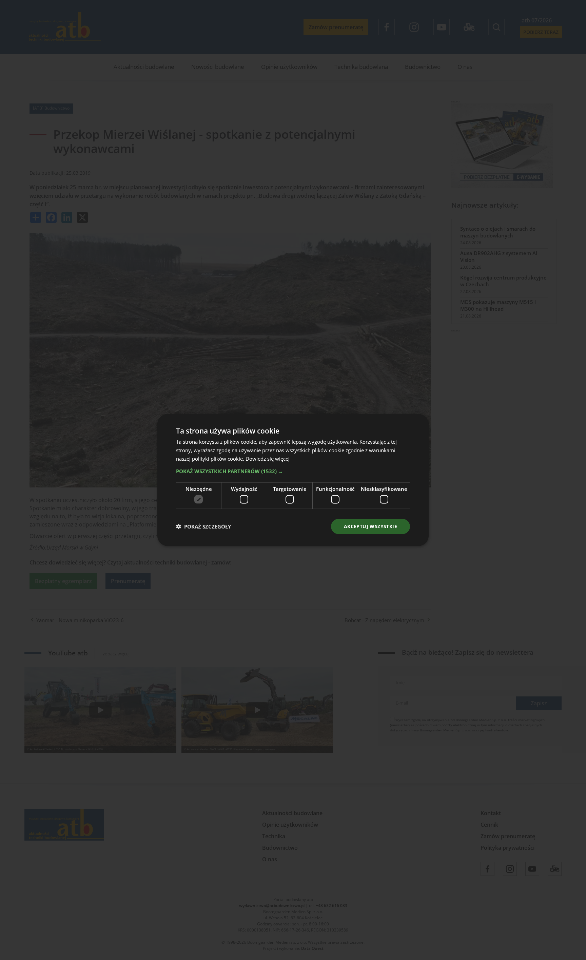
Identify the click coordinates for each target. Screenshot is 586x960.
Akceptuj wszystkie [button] (370, 526)
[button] (293, 471)
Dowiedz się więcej (268, 458)
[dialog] (293, 480)
